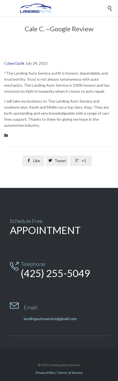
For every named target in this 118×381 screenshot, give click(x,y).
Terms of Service (70, 373)
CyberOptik (14, 63)
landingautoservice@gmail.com (50, 318)
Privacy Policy (46, 373)
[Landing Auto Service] (63, 8)
